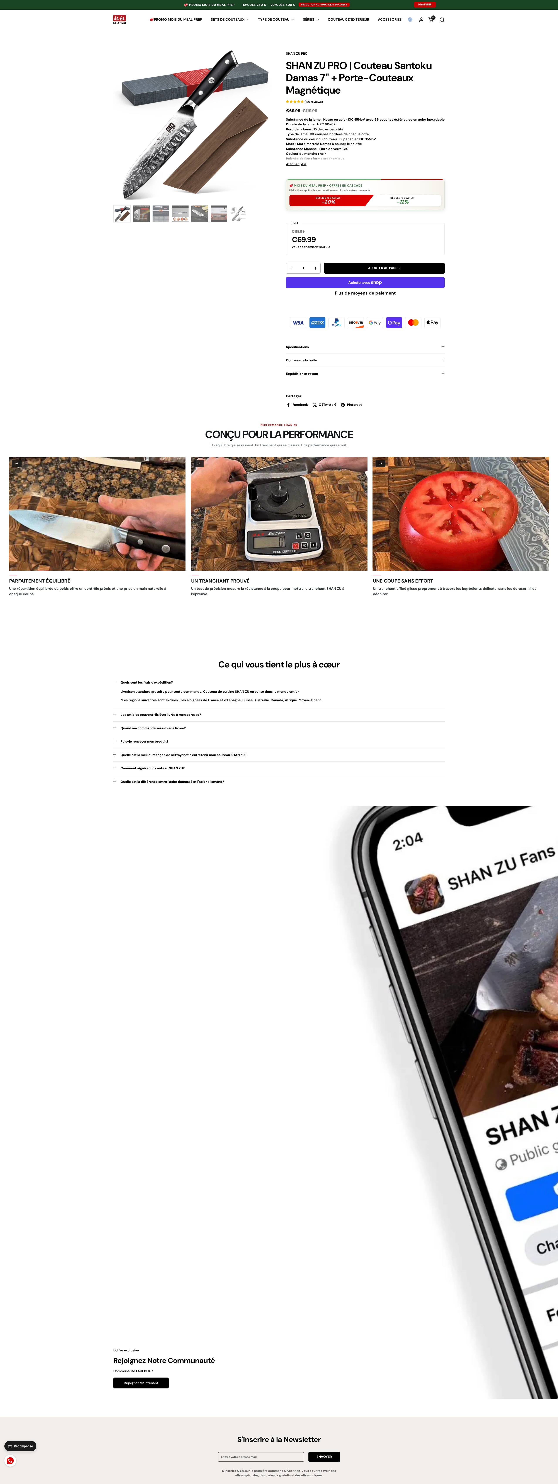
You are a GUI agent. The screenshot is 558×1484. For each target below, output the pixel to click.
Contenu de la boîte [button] (301, 360)
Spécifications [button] (297, 347)
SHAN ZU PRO (297, 53)
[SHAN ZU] (119, 19)
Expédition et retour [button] (302, 374)
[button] (442, 19)
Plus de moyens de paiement (365, 293)
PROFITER (425, 4)
